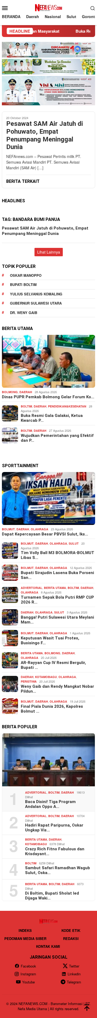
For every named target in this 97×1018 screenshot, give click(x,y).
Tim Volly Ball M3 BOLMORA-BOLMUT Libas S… (57, 555)
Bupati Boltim (23, 284)
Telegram (74, 982)
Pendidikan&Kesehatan (67, 406)
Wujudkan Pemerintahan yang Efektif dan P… (57, 438)
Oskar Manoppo (25, 275)
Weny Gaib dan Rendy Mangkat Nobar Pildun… (57, 689)
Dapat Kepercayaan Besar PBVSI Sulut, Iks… (45, 534)
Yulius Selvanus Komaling (36, 293)
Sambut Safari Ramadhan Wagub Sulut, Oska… (57, 870)
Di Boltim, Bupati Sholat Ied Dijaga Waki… (52, 896)
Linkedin (74, 973)
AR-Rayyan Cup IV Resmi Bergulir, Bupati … (53, 665)
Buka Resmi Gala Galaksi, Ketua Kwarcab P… (52, 418)
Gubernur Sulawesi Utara (36, 303)
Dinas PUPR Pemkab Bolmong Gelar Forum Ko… (48, 397)
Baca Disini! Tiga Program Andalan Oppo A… (50, 804)
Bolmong (10, 392)
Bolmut (8, 529)
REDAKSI (71, 938)
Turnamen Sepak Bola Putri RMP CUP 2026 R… (57, 600)
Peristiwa (29, 681)
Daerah (25, 392)
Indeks (25, 930)
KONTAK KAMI (48, 946)
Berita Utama (55, 588)
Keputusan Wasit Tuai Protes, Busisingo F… (50, 640)
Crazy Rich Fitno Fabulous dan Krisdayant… (54, 851)
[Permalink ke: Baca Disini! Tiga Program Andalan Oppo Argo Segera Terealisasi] (48, 759)
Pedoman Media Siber (25, 938)
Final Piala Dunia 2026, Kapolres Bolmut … (52, 709)
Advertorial (31, 588)
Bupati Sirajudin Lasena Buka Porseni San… (57, 575)
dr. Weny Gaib (23, 312)
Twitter (74, 966)
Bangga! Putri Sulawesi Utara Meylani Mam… (57, 620)
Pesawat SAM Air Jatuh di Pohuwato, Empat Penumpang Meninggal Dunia (44, 135)
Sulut (74, 543)
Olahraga (39, 529)
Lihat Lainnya (48, 252)
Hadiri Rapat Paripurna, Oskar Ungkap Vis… (54, 827)
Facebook (28, 966)
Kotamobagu (46, 677)
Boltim (26, 406)
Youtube (28, 982)
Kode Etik (70, 930)
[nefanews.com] (48, 7)
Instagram (28, 973)
